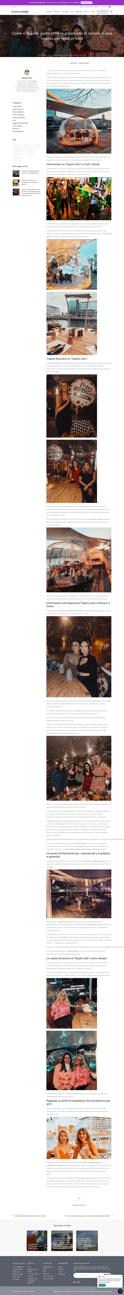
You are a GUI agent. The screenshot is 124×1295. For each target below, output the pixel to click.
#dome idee (29, 154)
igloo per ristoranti (77, 1291)
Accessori (30, 1276)
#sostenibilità (37, 145)
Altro (86, 11)
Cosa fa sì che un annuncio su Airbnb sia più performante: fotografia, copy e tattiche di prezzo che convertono (36, 1243)
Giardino (49, 11)
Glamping (66, 11)
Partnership (61, 1274)
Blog (81, 6)
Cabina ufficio (16, 1277)
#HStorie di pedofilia (29, 149)
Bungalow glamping (19, 117)
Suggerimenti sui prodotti (20, 123)
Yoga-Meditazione (18, 131)
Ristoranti (57, 11)
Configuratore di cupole (47, 1268)
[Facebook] (11, 6)
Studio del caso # (18, 158)
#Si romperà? (17, 145)
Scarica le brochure (48, 1279)
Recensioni (88, 6)
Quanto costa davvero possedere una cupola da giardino (30, 182)
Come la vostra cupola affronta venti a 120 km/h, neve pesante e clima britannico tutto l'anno (60, 1243)
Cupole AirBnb (17, 106)
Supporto (96, 6)
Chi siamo (61, 1269)
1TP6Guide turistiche (19, 154)
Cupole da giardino (66, 1291)
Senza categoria (17, 126)
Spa (72, 11)
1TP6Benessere (26, 145)
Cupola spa (16, 1279)
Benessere (79, 11)
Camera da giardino (18, 115)
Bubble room (16, 1272)
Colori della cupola (33, 1274)
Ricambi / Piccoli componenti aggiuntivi (32, 1281)
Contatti (104, 6)
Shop (93, 11)
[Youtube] (15, 6)
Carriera (60, 1272)
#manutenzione (17, 149)
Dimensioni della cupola (32, 1270)
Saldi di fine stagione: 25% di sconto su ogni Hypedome (85, 1245)
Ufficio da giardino (18, 112)
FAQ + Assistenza (48, 1276)
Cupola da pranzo (18, 109)
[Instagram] (13, 6)
